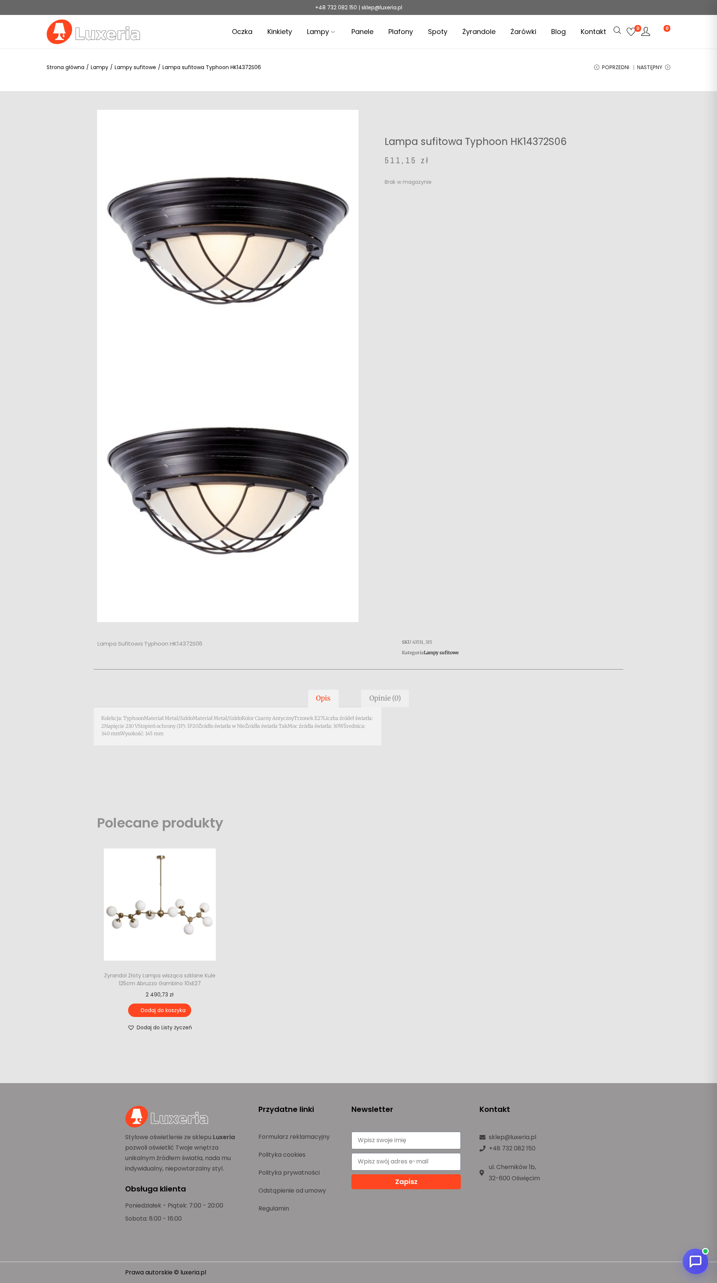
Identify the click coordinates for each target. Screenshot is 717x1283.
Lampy (99, 67)
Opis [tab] (323, 698)
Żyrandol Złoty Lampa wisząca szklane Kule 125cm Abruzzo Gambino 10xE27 (159, 979)
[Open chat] (695, 1261)
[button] (159, 1027)
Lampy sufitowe (135, 67)
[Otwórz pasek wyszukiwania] (617, 30)
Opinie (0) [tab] (385, 698)
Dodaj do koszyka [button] (163, 1010)
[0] (631, 31)
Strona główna (65, 67)
